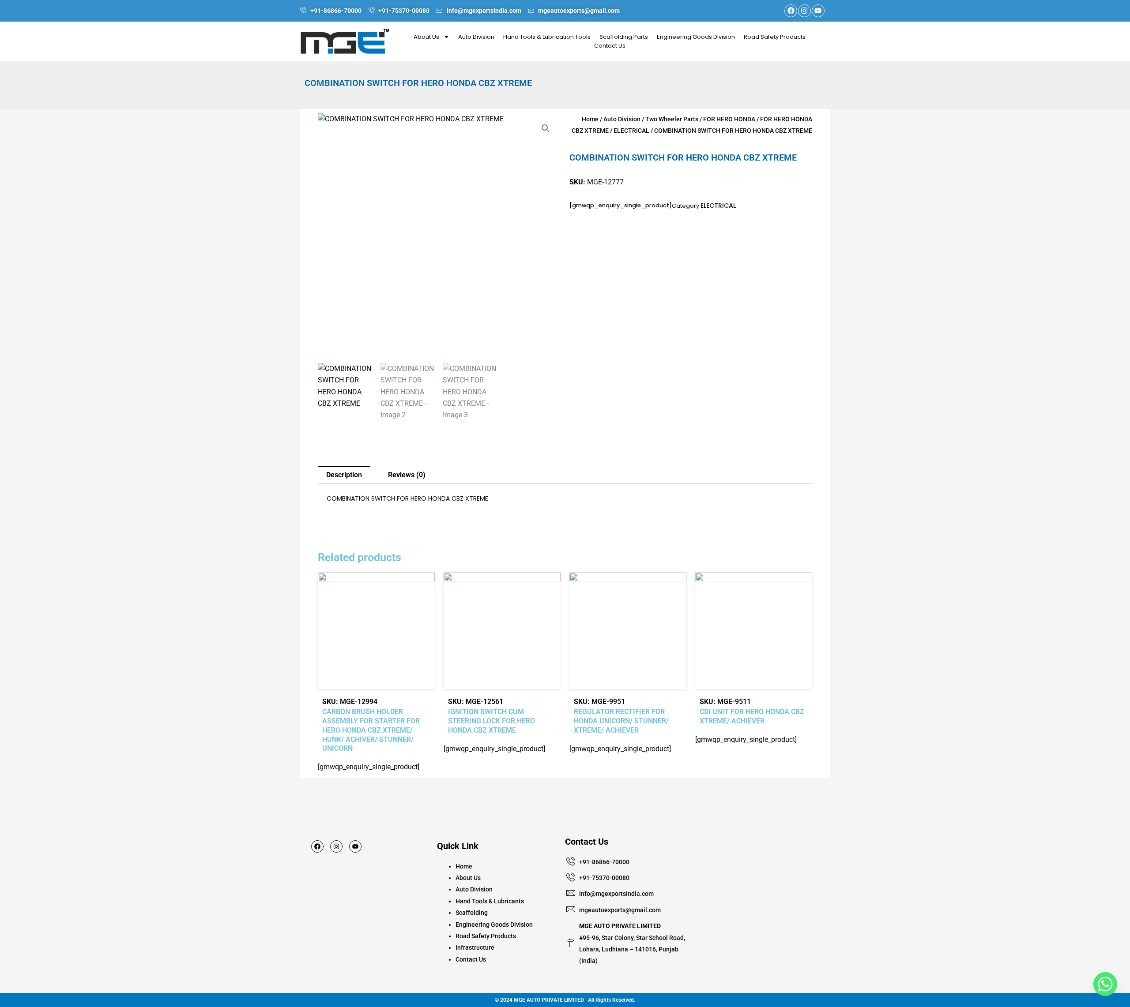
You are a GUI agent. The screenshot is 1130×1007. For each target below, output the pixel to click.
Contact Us (609, 45)
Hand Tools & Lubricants (490, 901)
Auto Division (476, 37)
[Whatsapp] (1105, 984)
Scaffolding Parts (623, 37)
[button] (546, 128)
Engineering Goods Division (696, 37)
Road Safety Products (775, 37)
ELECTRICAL (631, 130)
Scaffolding (472, 912)
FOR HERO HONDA (729, 119)
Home (590, 119)
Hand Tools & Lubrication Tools (547, 37)
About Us (426, 37)
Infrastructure (475, 947)
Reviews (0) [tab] (407, 475)
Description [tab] (344, 475)
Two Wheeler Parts (671, 119)
